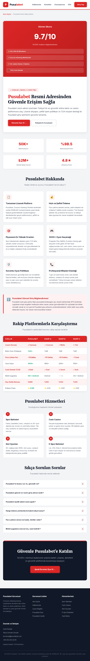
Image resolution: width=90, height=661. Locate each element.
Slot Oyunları (66, 609)
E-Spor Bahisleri (67, 612)
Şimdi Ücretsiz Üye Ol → (45, 569)
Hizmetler (47, 4)
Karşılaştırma (60, 4)
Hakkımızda (36, 4)
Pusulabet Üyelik (38, 616)
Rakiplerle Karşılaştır (44, 123)
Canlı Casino (66, 605)
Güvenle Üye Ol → (19, 123)
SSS (69, 4)
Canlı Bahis (66, 616)
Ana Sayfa (7, 14)
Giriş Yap (80, 4)
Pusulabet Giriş (37, 612)
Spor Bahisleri (67, 601)
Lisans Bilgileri (37, 609)
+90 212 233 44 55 (9, 640)
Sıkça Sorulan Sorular (11, 633)
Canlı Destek (7, 629)
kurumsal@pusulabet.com (12, 636)
